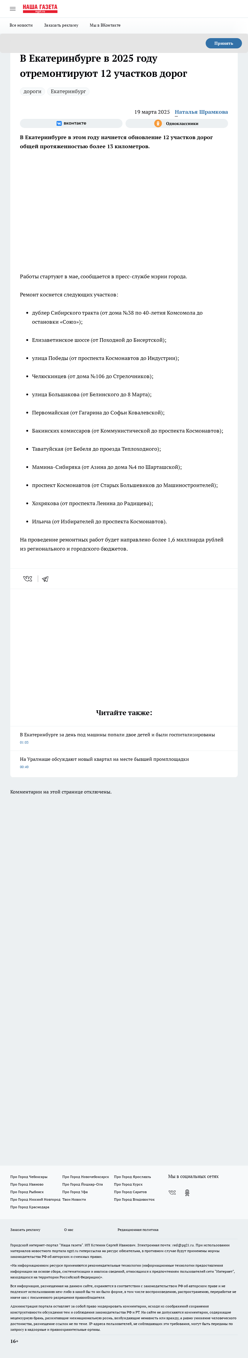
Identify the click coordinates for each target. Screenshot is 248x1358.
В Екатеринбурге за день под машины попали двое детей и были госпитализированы (117, 737)
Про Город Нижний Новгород (35, 1199)
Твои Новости (74, 1199)
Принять (223, 43)
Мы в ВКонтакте (105, 25)
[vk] (28, 578)
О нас (68, 1229)
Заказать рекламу (61, 25)
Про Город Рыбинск (27, 1191)
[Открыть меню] (12, 9)
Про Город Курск (128, 1184)
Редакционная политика (138, 1229)
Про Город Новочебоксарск (85, 1176)
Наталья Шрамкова (201, 111)
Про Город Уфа (75, 1191)
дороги (32, 91)
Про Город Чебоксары (28, 1176)
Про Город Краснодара (29, 1207)
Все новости (21, 25)
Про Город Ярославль (132, 1176)
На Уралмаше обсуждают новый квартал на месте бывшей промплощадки (104, 762)
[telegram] (47, 578)
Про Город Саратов (130, 1191)
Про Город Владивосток (134, 1199)
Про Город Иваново (27, 1184)
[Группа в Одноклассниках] (177, 123)
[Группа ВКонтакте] (71, 123)
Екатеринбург (68, 91)
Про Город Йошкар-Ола (82, 1184)
